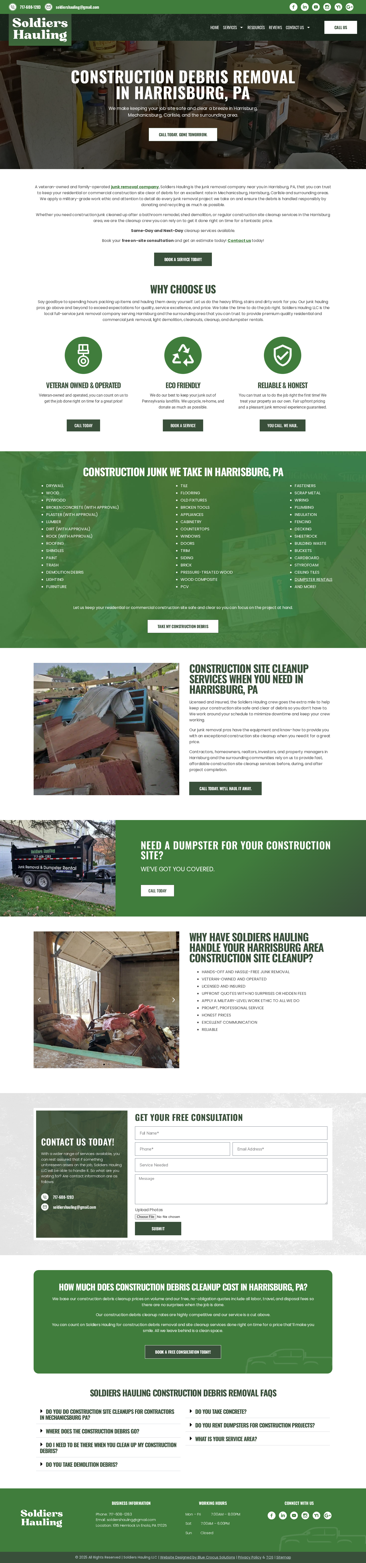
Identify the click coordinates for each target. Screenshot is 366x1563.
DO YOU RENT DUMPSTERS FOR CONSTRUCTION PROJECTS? (255, 1425)
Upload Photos (149, 1210)
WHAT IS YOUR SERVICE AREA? (226, 1439)
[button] (39, 1000)
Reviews (275, 27)
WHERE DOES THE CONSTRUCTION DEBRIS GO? (92, 1431)
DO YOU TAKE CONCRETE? (220, 1411)
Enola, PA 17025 (154, 1525)
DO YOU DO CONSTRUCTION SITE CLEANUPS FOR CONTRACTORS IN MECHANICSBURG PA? (107, 1414)
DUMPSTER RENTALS (313, 579)
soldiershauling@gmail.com (131, 1519)
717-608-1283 (120, 1514)
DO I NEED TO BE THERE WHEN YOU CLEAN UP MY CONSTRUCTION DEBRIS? (108, 1448)
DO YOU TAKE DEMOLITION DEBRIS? (82, 1464)
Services (230, 27)
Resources (256, 27)
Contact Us (295, 27)
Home (214, 27)
